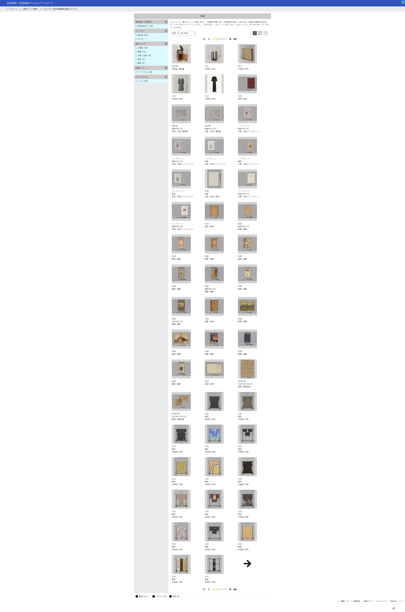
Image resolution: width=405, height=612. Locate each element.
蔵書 (240, 223)
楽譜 (240, 96)
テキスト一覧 (161, 596)
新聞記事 (242, 381)
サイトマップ (381, 601)
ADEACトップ (395, 601)
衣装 (174, 96)
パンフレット (244, 126)
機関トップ (345, 601)
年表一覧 (176, 596)
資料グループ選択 (30, 9)
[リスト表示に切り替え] (260, 33)
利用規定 (356, 601)
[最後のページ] (235, 39)
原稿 (207, 191)
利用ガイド (368, 601)
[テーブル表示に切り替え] (265, 33)
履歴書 (175, 126)
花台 (207, 66)
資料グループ (144, 596)
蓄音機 (175, 66)
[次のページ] (230, 39)
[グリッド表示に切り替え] (255, 33)
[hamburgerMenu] (403, 2)
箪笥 (240, 66)
